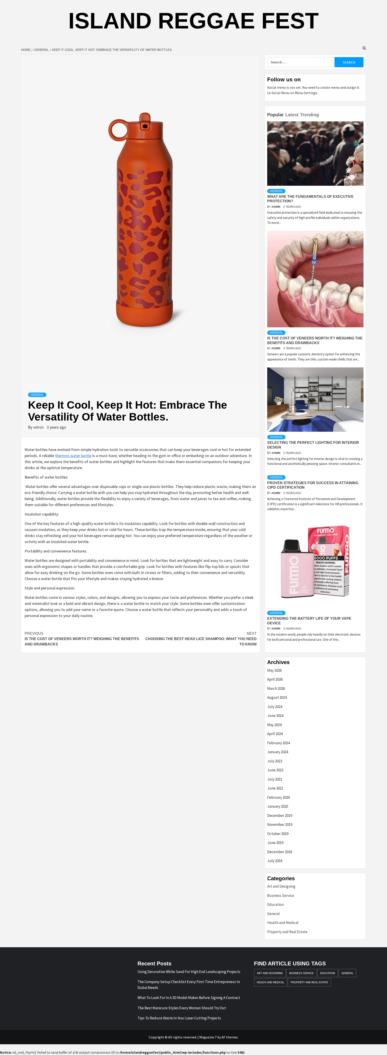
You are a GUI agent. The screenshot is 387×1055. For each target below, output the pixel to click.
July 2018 (274, 860)
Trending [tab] (309, 114)
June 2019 (275, 842)
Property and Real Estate (287, 931)
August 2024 (277, 697)
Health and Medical (283, 922)
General (37, 394)
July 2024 (274, 706)
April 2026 (275, 679)
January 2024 (277, 751)
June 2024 (275, 715)
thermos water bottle (73, 455)
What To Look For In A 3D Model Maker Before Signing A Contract (189, 997)
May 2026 (274, 670)
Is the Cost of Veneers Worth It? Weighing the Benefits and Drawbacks (82, 639)
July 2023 (274, 761)
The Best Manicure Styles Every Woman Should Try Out (182, 1007)
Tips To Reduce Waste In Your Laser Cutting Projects (179, 1018)
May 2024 (274, 724)
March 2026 (276, 688)
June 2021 (275, 788)
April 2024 (275, 733)
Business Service (280, 895)
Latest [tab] (292, 114)
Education (275, 904)
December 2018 (279, 851)
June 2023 (275, 770)
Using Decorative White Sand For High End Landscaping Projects (189, 971)
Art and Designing (281, 886)
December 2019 (279, 815)
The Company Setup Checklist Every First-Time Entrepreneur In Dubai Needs (189, 984)
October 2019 (277, 833)
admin (39, 427)
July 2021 (274, 779)
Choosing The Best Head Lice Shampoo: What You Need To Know (201, 639)
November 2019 (279, 824)
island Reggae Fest (193, 20)
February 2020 (278, 797)
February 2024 (278, 742)
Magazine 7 (208, 1037)
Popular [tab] (275, 114)
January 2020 (277, 806)
